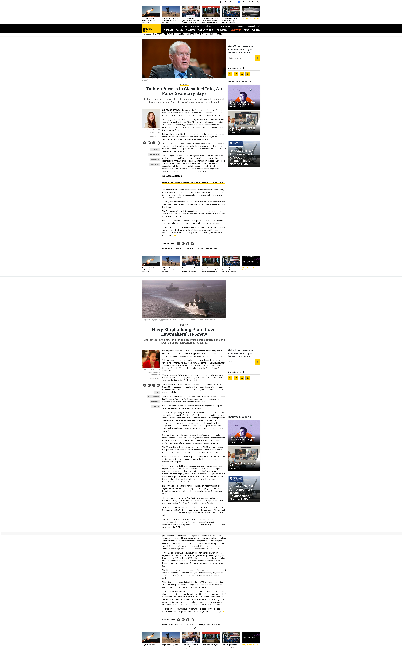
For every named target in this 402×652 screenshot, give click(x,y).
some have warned (173, 134)
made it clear (200, 476)
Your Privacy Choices (228, 2)
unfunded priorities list (206, 498)
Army (219, 34)
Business (191, 30)
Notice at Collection (213, 2)
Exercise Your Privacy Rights (252, 2)
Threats (168, 30)
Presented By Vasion (236, 107)
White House (193, 34)
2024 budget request (201, 389)
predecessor (173, 351)
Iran (212, 34)
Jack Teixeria (209, 163)
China (204, 34)
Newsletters (196, 26)
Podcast (208, 26)
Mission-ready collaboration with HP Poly (242, 129)
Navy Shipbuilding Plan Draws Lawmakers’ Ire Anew (196, 248)
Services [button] (222, 30)
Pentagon (169, 34)
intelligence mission (198, 155)
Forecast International (246, 26)
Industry (157, 34)
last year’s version (173, 486)
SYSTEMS (236, 30)
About (184, 26)
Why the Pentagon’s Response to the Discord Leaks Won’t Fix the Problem (193, 182)
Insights (218, 26)
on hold (217, 450)
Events (256, 30)
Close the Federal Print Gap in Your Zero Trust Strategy (243, 103)
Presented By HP (234, 132)
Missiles (180, 34)
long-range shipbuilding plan (207, 351)
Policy (179, 30)
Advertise (229, 26)
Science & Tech (206, 30)
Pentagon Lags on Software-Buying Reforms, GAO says (197, 625)
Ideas (246, 30)
